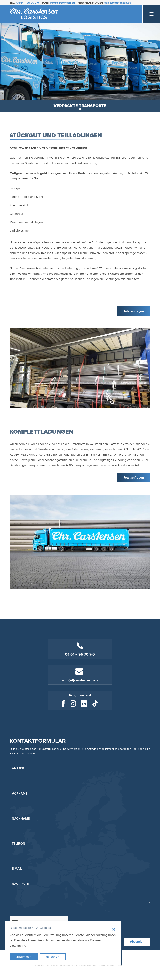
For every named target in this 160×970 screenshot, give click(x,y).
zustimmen (23, 957)
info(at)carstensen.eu (80, 680)
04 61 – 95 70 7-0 (27, 2)
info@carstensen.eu (62, 2)
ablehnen (52, 957)
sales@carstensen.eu (117, 2)
